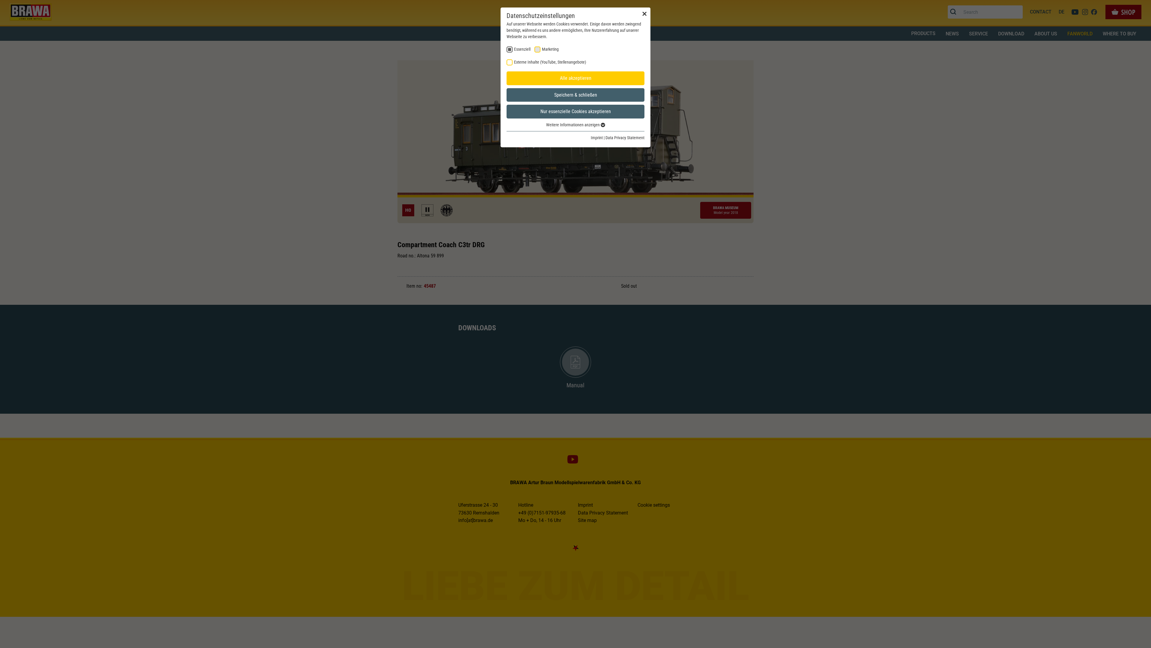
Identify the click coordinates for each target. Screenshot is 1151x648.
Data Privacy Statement (624, 137)
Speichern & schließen (575, 95)
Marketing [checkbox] (550, 49)
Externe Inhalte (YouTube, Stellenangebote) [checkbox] (550, 62)
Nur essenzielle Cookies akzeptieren (575, 111)
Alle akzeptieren (575, 78)
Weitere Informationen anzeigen (573, 124)
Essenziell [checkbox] (522, 49)
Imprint (597, 137)
